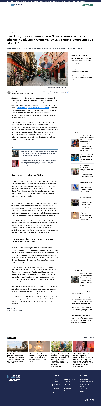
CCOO (69, 1)
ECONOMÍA (47, 5)
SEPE (65, 390)
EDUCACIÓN (62, 5)
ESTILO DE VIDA (71, 5)
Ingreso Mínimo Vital (69, 379)
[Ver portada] (16, 5)
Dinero (20, 310)
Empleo (54, 379)
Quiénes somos (84, 379)
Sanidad (50, 1)
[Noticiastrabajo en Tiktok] (88, 400)
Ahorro (15, 310)
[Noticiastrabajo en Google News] (93, 400)
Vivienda (9, 310)
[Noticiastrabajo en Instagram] (86, 400)
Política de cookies (84, 384)
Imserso (73, 1)
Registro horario (43, 1)
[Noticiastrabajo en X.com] (83, 400)
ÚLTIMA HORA (33, 5)
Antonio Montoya (16, 91)
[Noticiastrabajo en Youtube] (90, 400)
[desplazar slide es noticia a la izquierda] (14, 1)
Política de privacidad (85, 389)
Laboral (55, 1)
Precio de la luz (18, 1)
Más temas (67, 393)
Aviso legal (82, 386)
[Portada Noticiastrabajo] (13, 376)
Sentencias (55, 382)
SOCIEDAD (54, 5)
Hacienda (54, 392)
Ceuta (24, 1)
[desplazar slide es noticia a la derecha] (93, 1)
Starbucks (82, 1)
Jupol (59, 1)
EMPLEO (40, 5)
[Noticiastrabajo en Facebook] (81, 400)
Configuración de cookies (86, 382)
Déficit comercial (35, 1)
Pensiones (64, 1)
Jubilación (67, 382)
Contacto (82, 391)
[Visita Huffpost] (88, 5)
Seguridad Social (68, 388)
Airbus (28, 1)
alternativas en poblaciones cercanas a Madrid (33, 108)
